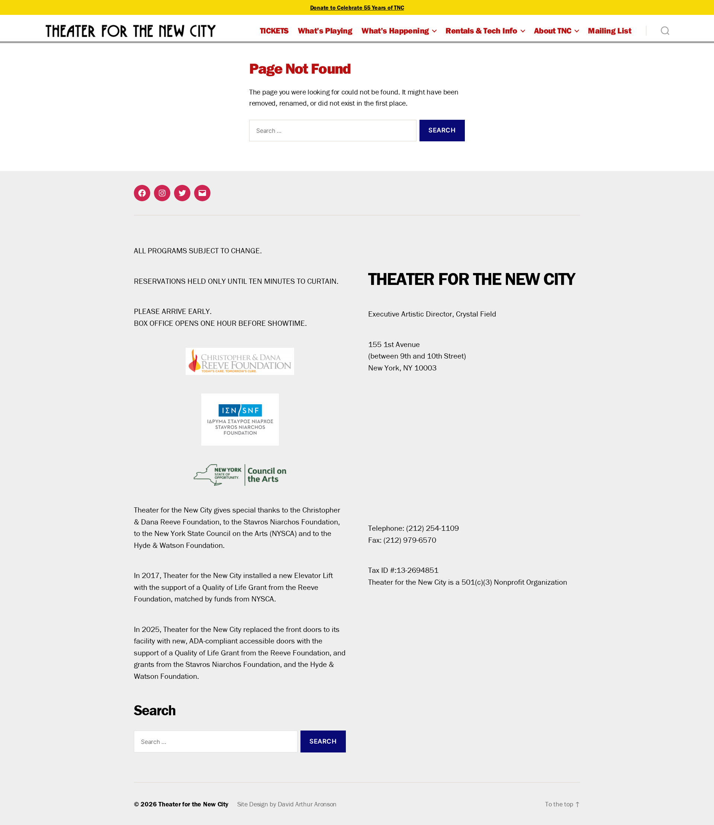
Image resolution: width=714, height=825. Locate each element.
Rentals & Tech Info (481, 30)
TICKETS (274, 30)
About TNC (553, 30)
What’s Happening (395, 30)
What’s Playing (325, 30)
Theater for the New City (193, 804)
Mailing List (609, 30)
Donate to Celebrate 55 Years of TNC (357, 7)
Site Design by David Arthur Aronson (287, 804)
